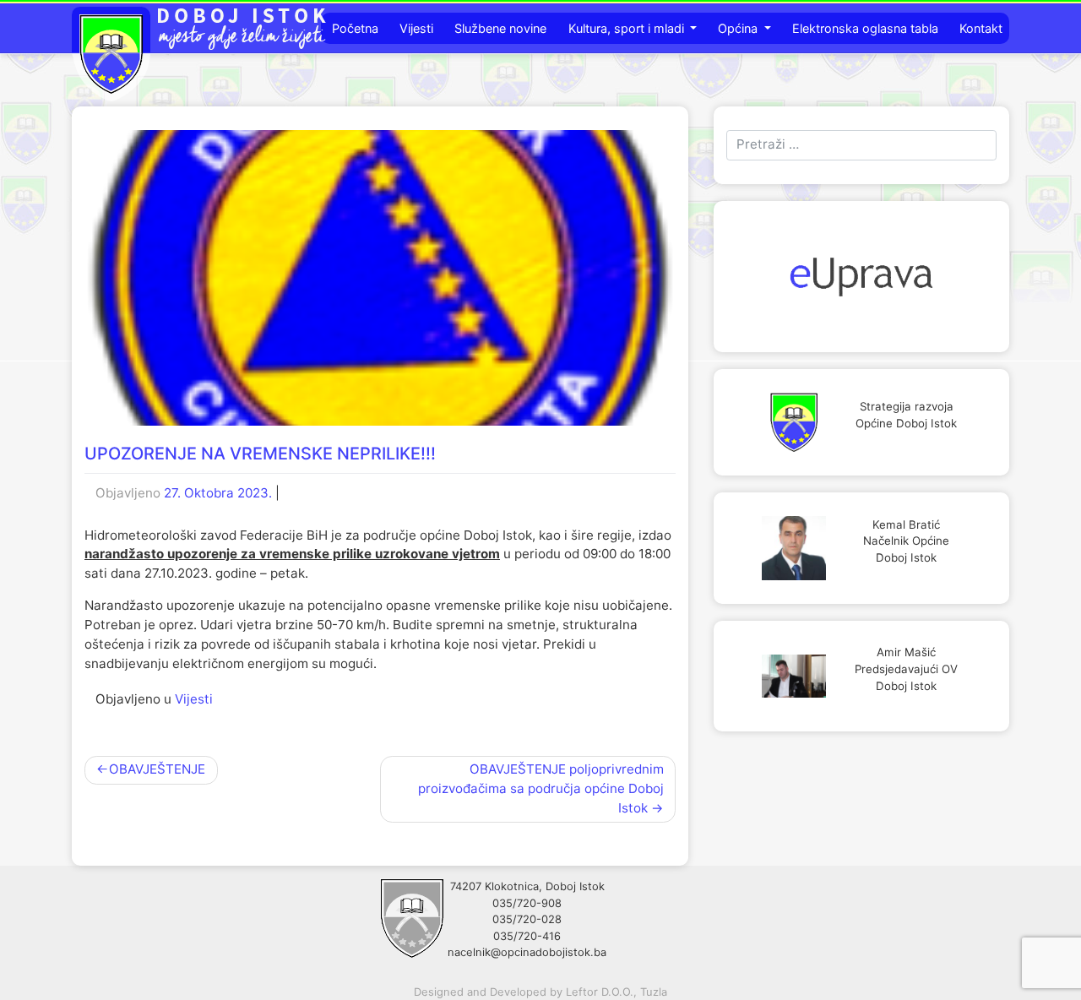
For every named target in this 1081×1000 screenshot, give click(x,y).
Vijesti (416, 28)
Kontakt (980, 28)
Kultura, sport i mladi (627, 28)
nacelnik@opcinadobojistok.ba (527, 952)
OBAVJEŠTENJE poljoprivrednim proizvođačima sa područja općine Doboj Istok (541, 788)
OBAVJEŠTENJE (157, 769)
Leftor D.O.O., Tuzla (616, 991)
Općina (739, 28)
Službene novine (500, 28)
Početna (355, 28)
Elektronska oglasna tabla (865, 28)
